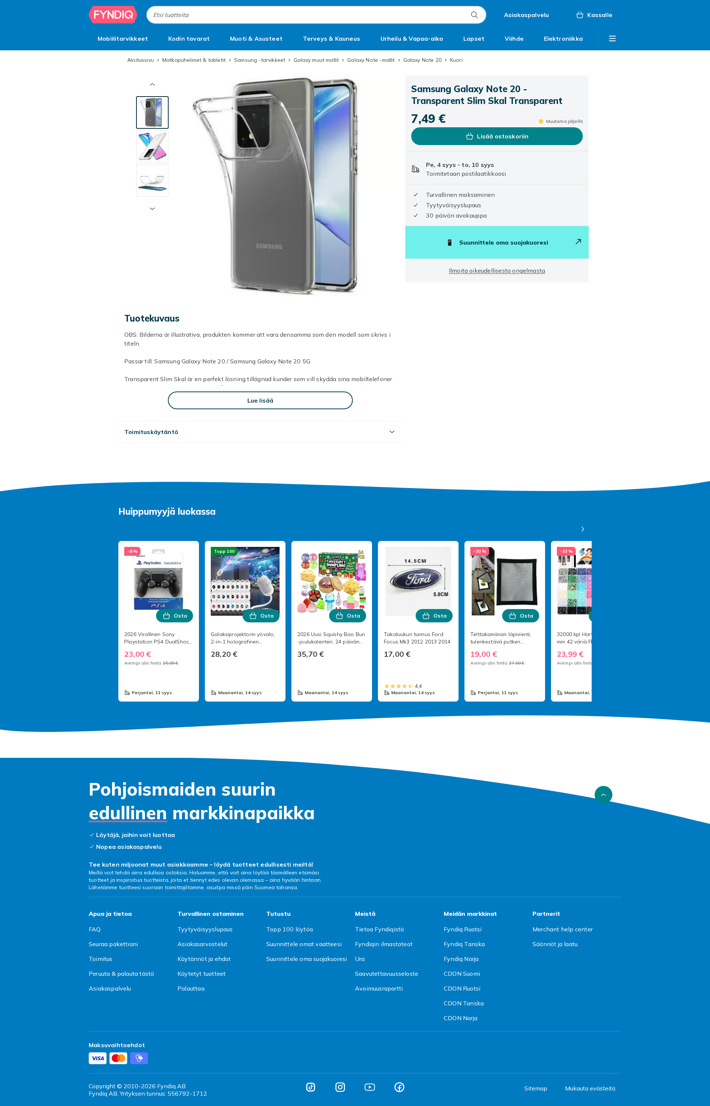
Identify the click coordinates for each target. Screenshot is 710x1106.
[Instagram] (340, 1087)
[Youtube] (370, 1087)
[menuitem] (123, 38)
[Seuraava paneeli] (583, 529)
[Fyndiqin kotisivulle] (113, 15)
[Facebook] (399, 1087)
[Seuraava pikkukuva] (152, 209)
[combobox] (316, 15)
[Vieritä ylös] (603, 795)
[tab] (152, 112)
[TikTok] (310, 1087)
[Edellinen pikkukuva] (152, 84)
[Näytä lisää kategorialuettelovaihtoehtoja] (612, 38)
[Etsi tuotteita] (474, 15)
